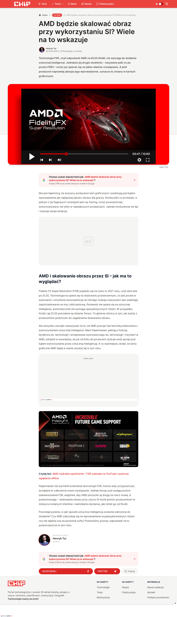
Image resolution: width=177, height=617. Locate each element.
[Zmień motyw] (160, 3)
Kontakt (151, 592)
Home (45, 15)
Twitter (102, 571)
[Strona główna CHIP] (22, 4)
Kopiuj (131, 571)
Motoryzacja (103, 597)
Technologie (103, 587)
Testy (58, 3)
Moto (74, 3)
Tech (44, 3)
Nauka (88, 3)
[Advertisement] (88, 379)
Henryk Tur (51, 48)
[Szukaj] (167, 4)
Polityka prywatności (158, 597)
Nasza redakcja (155, 587)
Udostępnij (49, 571)
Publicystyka (106, 3)
